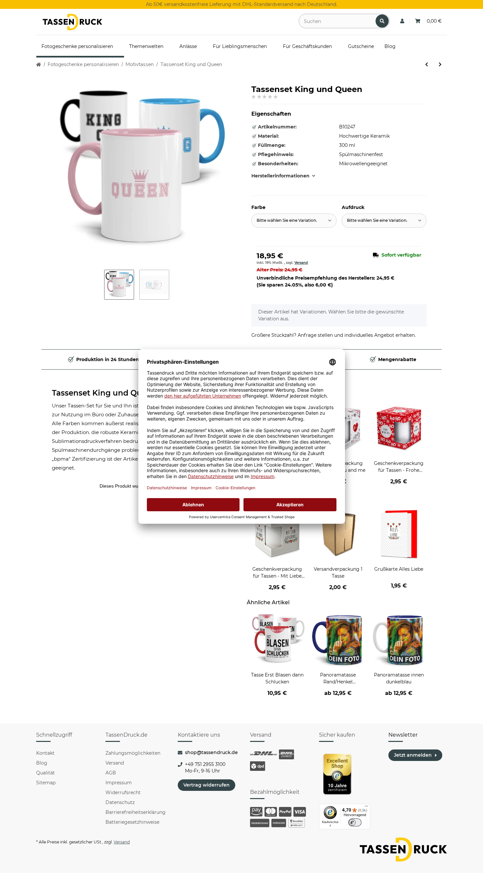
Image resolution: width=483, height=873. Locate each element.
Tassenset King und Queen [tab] (104, 393)
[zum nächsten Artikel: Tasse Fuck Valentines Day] (440, 64)
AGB (110, 773)
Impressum (118, 783)
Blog (41, 763)
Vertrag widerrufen (206, 785)
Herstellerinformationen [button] (280, 176)
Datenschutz (120, 802)
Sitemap (46, 783)
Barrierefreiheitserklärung (135, 812)
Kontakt (45, 753)
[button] (402, 21)
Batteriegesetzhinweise (132, 822)
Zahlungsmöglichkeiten (132, 753)
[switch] (354, 822)
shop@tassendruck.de (211, 752)
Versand (301, 263)
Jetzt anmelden (413, 755)
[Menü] (366, 808)
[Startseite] (38, 64)
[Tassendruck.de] (72, 22)
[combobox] (293, 221)
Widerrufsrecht (123, 792)
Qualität (45, 773)
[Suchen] (382, 21)
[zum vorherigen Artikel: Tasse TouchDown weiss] (426, 64)
